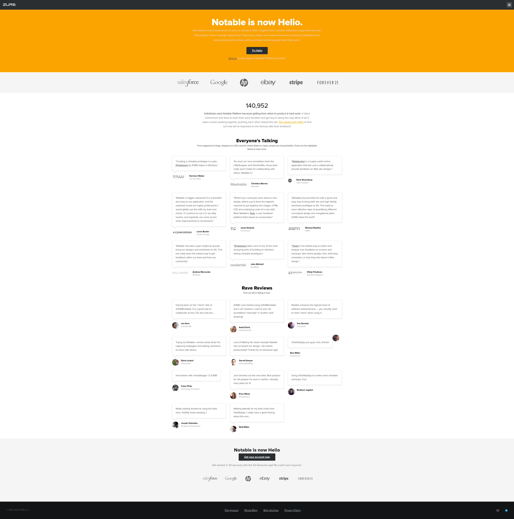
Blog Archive (271, 510)
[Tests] (295, 246)
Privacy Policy (292, 510)
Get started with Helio (291, 122)
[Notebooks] (298, 161)
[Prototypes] (182, 165)
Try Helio (257, 50)
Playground (231, 510)
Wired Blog (251, 510)
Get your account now (257, 457)
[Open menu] (509, 4)
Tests (252, 213)
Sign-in (232, 58)
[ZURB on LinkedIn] (506, 510)
